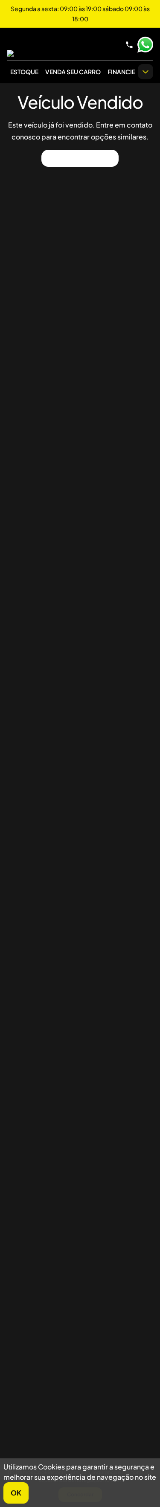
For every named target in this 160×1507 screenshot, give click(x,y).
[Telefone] (129, 45)
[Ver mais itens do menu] (145, 71)
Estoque (24, 71)
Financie (121, 71)
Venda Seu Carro (73, 71)
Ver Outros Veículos (80, 158)
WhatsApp (145, 44)
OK (16, 1492)
